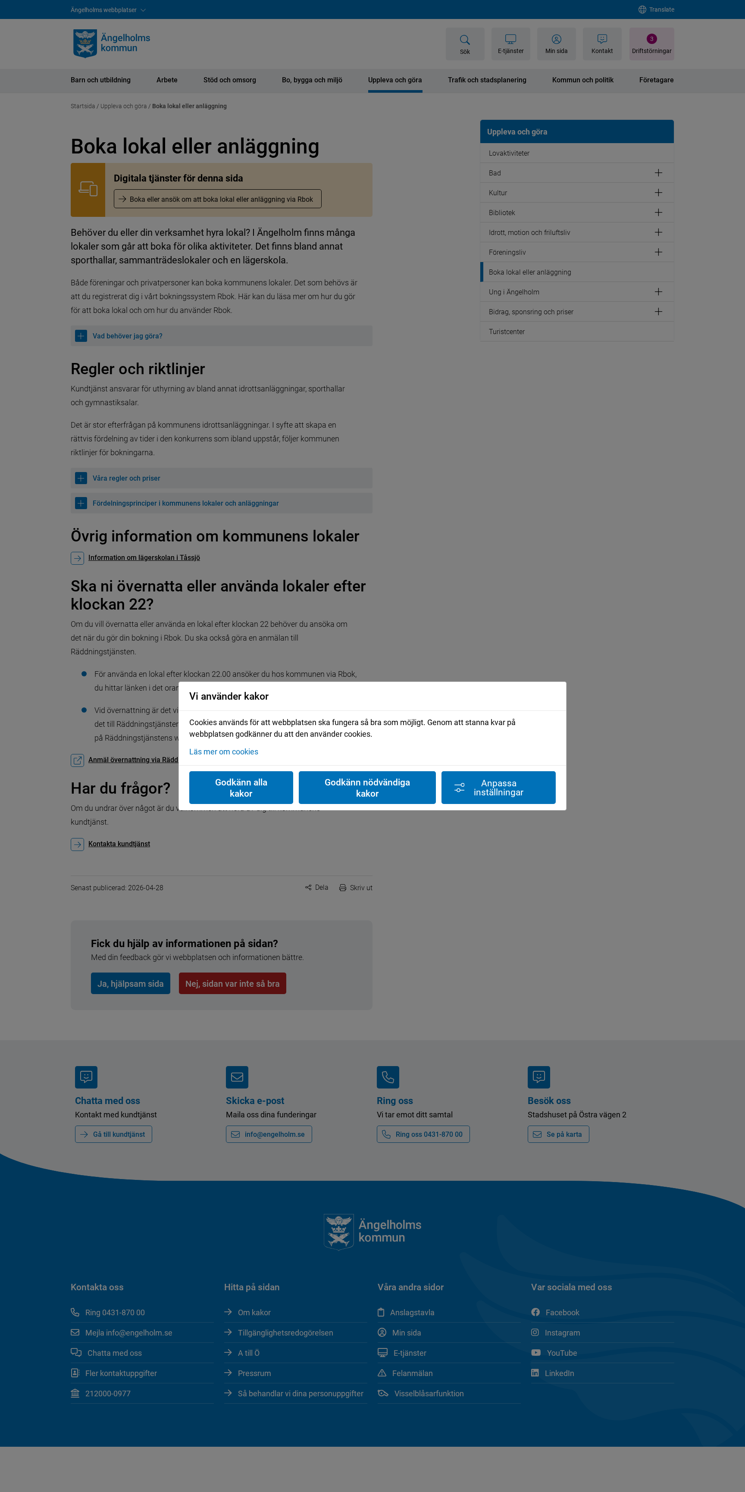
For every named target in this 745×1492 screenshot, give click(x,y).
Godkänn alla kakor (241, 787)
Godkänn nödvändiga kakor (367, 787)
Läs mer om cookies (223, 751)
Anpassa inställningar (498, 787)
